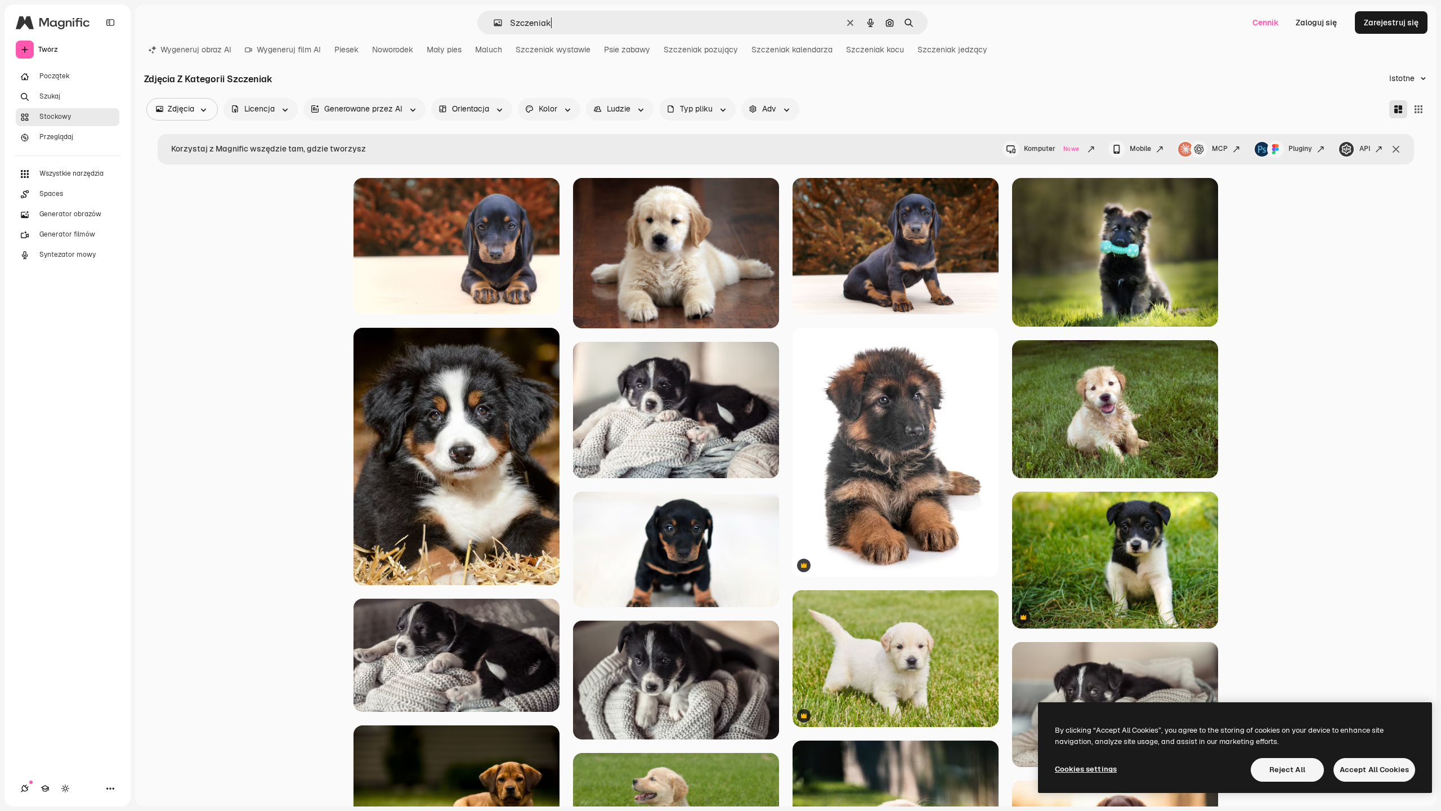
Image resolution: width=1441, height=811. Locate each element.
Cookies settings (1086, 769)
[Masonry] (1398, 109)
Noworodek (392, 49)
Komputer (1051, 148)
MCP (1220, 148)
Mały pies (444, 49)
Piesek (346, 49)
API (1364, 148)
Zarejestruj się (1391, 22)
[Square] (1418, 109)
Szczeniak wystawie (553, 49)
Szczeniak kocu (875, 49)
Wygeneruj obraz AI (195, 49)
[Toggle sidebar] (110, 23)
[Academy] (45, 788)
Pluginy (1300, 148)
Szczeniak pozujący (701, 49)
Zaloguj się (1316, 22)
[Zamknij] (1395, 149)
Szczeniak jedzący (952, 49)
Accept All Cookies (1374, 769)
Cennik (1265, 22)
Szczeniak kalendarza (792, 49)
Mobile (1140, 148)
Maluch (488, 49)
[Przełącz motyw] (65, 788)
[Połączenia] (25, 788)
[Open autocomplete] (493, 23)
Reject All (1287, 769)
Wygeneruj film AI (289, 49)
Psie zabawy (627, 49)
